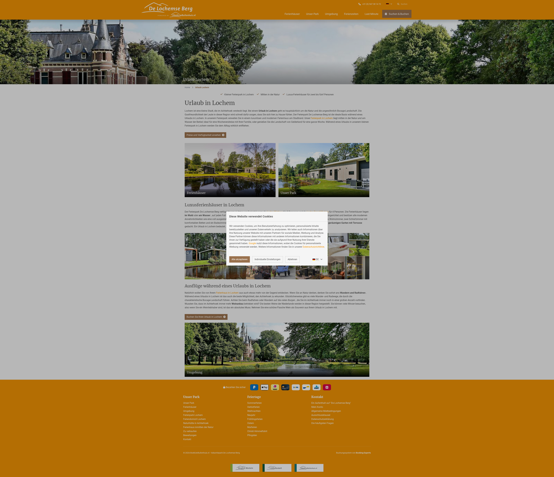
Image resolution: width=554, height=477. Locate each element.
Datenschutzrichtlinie (313, 246)
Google (252, 243)
